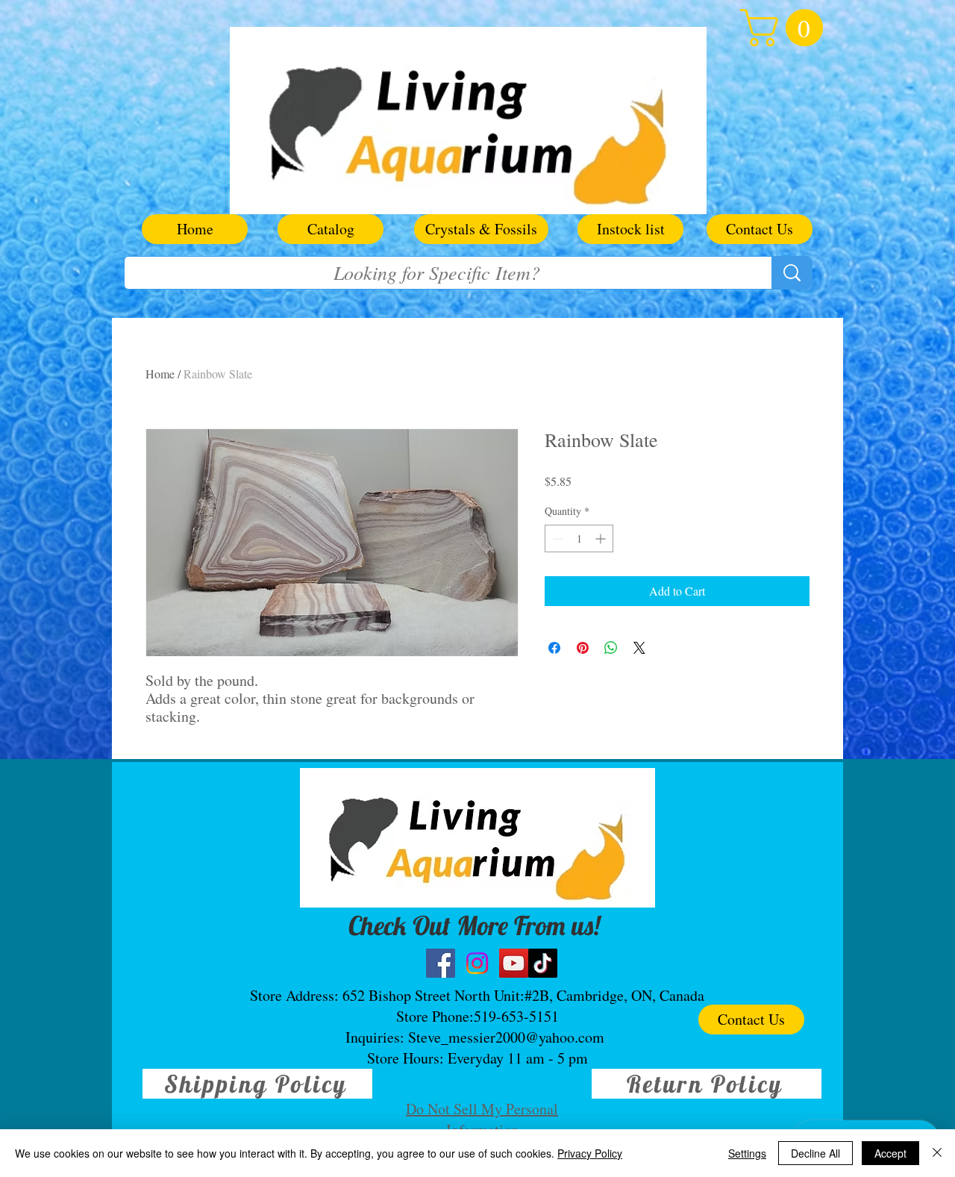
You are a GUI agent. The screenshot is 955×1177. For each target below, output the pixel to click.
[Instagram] (477, 963)
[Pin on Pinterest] (583, 648)
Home (160, 373)
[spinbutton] (579, 538)
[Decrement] (556, 538)
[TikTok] (542, 963)
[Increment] (601, 538)
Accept (890, 1153)
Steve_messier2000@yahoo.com (506, 1037)
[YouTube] (513, 963)
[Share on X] (639, 648)
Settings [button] (747, 1153)
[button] (786, 27)
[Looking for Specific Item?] (791, 273)
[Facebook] (440, 963)
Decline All (815, 1153)
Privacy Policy (589, 1153)
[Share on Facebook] (554, 648)
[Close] (937, 1153)
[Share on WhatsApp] (611, 648)
